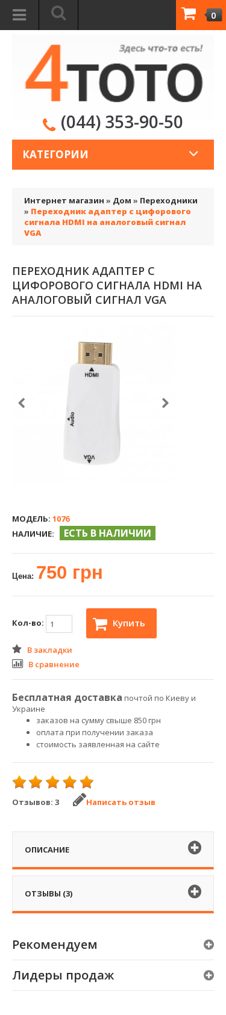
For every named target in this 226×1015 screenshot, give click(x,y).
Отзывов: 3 (35, 802)
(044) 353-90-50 (122, 121)
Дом (122, 200)
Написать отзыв (120, 802)
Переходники (169, 200)
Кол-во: (29, 623)
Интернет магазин (64, 200)
